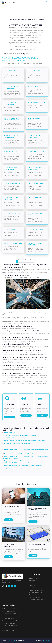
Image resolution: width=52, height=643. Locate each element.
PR (6, 60)
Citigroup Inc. (32, 585)
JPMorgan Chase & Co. (34, 578)
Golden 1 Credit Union (9, 623)
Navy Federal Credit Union (10, 609)
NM (30, 59)
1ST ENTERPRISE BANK (35, 86)
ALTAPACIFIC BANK (10, 229)
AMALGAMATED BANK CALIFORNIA (35, 244)
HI (24, 57)
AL (4, 57)
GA (21, 57)
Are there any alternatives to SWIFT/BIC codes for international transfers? (23, 435)
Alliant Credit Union (9, 618)
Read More (8, 520)
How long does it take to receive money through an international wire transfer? (24, 440)
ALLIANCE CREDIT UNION (12, 183)
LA (34, 57)
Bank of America (33, 580)
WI (24, 60)
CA (11, 57)
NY (34, 59)
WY (28, 60)
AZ (9, 57)
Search (10, 417)
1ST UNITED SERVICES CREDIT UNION (11, 103)
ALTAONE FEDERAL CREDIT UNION (36, 214)
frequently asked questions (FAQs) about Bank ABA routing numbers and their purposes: (26, 454)
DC (16, 57)
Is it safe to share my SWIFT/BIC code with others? (17, 443)
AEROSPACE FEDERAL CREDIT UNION (11, 136)
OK (37, 59)
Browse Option (25, 404)
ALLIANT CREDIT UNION (35, 183)
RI (7, 60)
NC (21, 59)
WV (26, 60)
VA (18, 60)
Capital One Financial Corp (35, 597)
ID (27, 57)
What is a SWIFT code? (10, 432)
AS (8, 57)
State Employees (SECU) (10, 611)
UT (16, 60)
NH (26, 59)
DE (18, 57)
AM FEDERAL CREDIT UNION (13, 243)
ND (23, 59)
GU (23, 57)
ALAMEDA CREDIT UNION (36, 151)
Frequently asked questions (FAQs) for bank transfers (17, 468)
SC (9, 60)
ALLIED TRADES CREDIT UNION (35, 198)
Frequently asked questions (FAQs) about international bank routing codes (23, 465)
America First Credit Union (10, 625)
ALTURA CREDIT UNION (35, 229)
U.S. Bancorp (32, 587)
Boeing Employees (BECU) (10, 621)
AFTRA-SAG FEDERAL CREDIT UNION (34, 136)
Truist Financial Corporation (36, 590)
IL (28, 57)
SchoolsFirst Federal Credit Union (12, 616)
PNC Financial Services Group (36, 592)
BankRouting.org (11, 640)
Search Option (9, 404)
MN (11, 59)
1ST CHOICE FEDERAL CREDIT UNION (11, 87)
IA (25, 57)
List (42, 415)
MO (13, 59)
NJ (28, 59)
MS (17, 59)
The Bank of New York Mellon (36, 599)
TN (13, 60)
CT (14, 57)
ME (7, 59)
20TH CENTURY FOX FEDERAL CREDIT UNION (12, 119)
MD (5, 59)
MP (15, 59)
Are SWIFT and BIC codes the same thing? (14, 438)
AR (6, 57)
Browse (26, 415)
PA (5, 60)
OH (36, 59)
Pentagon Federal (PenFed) (10, 613)
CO (13, 57)
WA (23, 60)
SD (11, 60)
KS (31, 57)
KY (33, 57)
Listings (39, 404)
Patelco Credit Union (9, 628)
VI (19, 60)
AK (3, 57)
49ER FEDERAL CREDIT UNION (35, 119)
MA (3, 59)
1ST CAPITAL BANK (10, 71)
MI (9, 59)
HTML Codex (46, 640)
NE (24, 59)
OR (3, 60)
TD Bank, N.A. (32, 595)
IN (29, 57)
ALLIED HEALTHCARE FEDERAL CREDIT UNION (12, 198)
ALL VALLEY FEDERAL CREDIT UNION (11, 168)
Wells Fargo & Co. (33, 583)
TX (14, 60)
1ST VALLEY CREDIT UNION (36, 102)
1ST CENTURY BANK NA (35, 71)
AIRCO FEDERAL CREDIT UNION (12, 152)
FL (19, 57)
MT (19, 59)
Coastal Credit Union (9, 630)
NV (32, 59)
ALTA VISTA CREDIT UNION (12, 213)
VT (21, 60)
